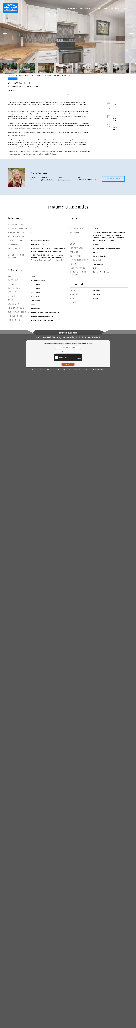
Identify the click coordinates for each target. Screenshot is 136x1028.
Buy (99, 8)
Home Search (85, 8)
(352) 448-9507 (47, 180)
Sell (94, 8)
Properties (72, 8)
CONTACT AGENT (113, 179)
